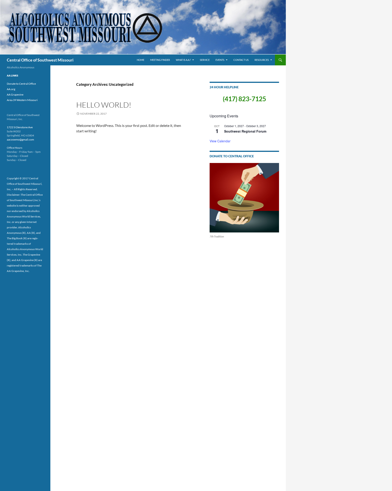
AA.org (11, 89)
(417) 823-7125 (244, 99)
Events (220, 59)
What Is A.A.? (183, 59)
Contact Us (241, 59)
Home (140, 59)
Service (205, 59)
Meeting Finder (160, 59)
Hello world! (103, 104)
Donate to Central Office (21, 83)
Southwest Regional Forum (245, 131)
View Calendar (220, 141)
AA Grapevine (15, 94)
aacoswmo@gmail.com (20, 139)
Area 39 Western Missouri (22, 100)
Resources (262, 59)
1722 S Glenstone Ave (20, 127)
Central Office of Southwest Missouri (40, 59)
